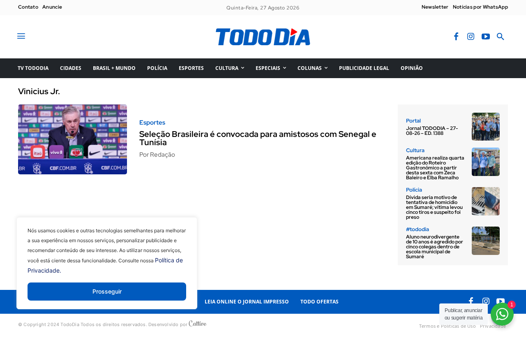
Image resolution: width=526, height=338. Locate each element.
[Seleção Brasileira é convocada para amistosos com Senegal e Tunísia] (72, 139)
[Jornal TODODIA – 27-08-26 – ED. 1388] (486, 127)
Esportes (152, 123)
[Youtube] (485, 37)
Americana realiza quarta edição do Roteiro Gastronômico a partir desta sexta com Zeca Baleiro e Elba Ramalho (435, 168)
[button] (500, 37)
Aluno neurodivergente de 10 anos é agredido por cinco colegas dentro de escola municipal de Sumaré (434, 247)
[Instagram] (471, 37)
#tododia (417, 229)
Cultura (415, 150)
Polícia (414, 189)
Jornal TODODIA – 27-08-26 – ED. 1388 (432, 131)
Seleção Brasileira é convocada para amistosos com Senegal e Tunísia (257, 138)
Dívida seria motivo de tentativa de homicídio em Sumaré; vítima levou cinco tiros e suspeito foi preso (434, 207)
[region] (106, 269)
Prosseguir (107, 291)
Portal (413, 120)
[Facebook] (456, 37)
